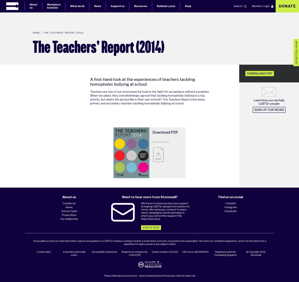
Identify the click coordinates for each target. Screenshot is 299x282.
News (97, 6)
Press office (69, 215)
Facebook (231, 211)
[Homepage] (15, 6)
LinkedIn (230, 203)
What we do (77, 6)
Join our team (69, 211)
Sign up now (151, 227)
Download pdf (259, 73)
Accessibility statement (104, 252)
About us (33, 6)
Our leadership (69, 218)
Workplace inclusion (53, 6)
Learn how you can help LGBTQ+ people (269, 102)
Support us (117, 6)
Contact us (69, 203)
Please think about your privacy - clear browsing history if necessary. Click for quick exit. (150, 275)
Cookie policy (44, 252)
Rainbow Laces (166, 6)
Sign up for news (269, 110)
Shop (188, 6)
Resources (140, 6)
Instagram (230, 207)
